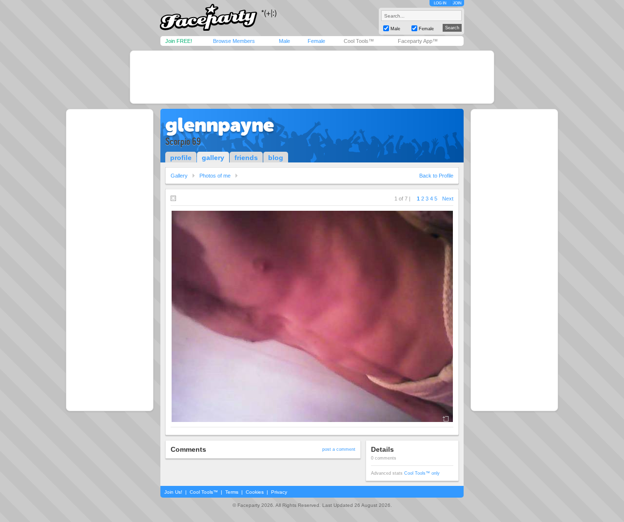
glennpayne (219, 125)
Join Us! (173, 492)
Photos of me (215, 176)
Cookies (255, 492)
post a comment (338, 449)
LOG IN (440, 3)
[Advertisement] (312, 77)
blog (275, 157)
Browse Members (234, 41)
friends (246, 157)
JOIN (457, 3)
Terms (231, 492)
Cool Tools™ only (422, 473)
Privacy (279, 492)
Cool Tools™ (359, 41)
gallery (213, 157)
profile (181, 157)
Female (316, 41)
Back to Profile (436, 176)
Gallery (179, 176)
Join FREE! (178, 41)
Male (284, 41)
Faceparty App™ (418, 41)
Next (447, 198)
